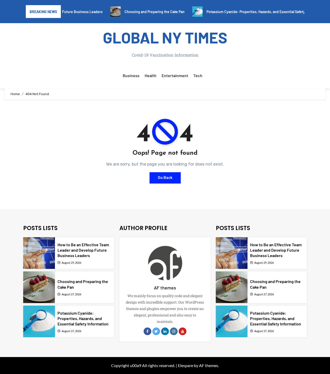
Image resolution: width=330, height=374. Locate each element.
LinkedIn (165, 331)
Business (131, 75)
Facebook (147, 331)
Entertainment (175, 75)
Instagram (174, 331)
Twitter (156, 331)
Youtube (182, 331)
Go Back (165, 178)
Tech (197, 75)
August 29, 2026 (71, 262)
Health (150, 75)
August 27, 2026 (71, 294)
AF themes (165, 287)
